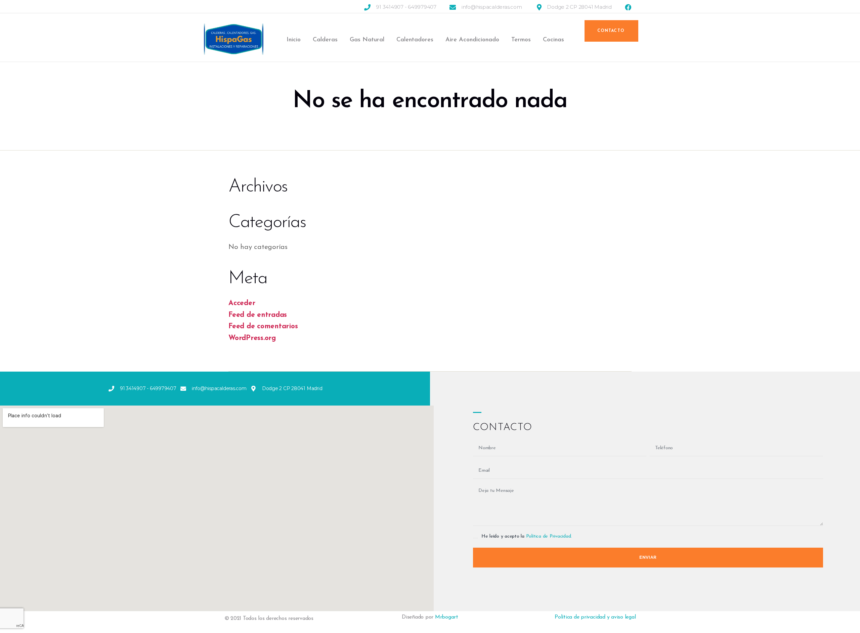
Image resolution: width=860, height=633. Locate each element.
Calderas (325, 40)
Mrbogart (446, 617)
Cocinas (553, 40)
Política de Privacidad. (549, 536)
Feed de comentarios (263, 326)
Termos (521, 40)
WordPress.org (252, 338)
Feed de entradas (257, 315)
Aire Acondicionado (472, 40)
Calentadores (414, 40)
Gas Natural (367, 40)
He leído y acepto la (526, 536)
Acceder (241, 303)
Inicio (294, 40)
